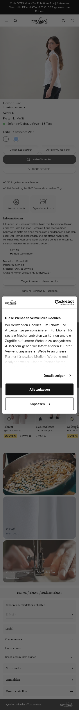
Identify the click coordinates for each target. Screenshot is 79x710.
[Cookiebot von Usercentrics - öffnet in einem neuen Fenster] (56, 302)
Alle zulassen (39, 389)
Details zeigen (54, 375)
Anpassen (37, 404)
